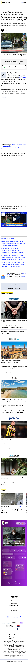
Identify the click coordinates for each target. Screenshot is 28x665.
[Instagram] (14, 616)
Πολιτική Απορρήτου (14, 605)
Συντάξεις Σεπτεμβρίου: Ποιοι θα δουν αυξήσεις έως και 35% (14, 321)
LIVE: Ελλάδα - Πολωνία (7, 444)
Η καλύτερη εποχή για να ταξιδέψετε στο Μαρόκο (13, 372)
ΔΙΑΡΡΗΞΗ (18, 288)
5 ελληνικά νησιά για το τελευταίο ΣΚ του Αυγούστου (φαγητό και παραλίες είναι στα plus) (13, 400)
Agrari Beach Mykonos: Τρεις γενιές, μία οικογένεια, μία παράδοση (14, 483)
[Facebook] (11, 616)
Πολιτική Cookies (14, 608)
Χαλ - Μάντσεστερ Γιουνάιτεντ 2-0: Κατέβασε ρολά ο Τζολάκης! (13, 448)
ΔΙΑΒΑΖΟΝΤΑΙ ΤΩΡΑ (7, 238)
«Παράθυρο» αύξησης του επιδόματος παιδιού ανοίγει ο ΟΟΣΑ (12, 332)
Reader (18, 273)
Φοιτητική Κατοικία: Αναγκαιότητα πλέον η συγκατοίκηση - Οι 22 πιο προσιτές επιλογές (12, 326)
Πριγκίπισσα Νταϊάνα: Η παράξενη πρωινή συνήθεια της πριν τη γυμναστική (12, 406)
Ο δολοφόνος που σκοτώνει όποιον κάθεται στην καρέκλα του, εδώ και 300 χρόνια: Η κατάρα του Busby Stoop (13, 257)
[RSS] (8, 616)
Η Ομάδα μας (14, 610)
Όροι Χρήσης (14, 603)
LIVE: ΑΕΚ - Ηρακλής (6, 439)
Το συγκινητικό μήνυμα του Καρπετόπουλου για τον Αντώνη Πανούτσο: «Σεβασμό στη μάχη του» (13, 250)
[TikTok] (20, 616)
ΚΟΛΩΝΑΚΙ (10, 288)
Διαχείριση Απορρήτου (14, 612)
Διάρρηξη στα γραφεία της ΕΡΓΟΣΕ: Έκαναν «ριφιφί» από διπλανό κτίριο (13, 147)
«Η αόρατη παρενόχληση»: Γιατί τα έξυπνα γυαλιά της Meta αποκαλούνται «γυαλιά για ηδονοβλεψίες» (13, 243)
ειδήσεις (23, 276)
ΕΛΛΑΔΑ (3, 7)
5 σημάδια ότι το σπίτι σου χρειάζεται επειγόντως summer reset (13, 477)
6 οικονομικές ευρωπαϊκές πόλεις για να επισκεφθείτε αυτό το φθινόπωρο (11, 361)
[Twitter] (17, 616)
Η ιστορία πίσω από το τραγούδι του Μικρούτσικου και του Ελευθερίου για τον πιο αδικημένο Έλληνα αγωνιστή (14, 264)
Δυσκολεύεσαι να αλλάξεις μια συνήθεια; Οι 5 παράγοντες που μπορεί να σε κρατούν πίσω (12, 411)
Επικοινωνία (14, 600)
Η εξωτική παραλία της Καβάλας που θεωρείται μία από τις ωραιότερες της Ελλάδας (14, 367)
